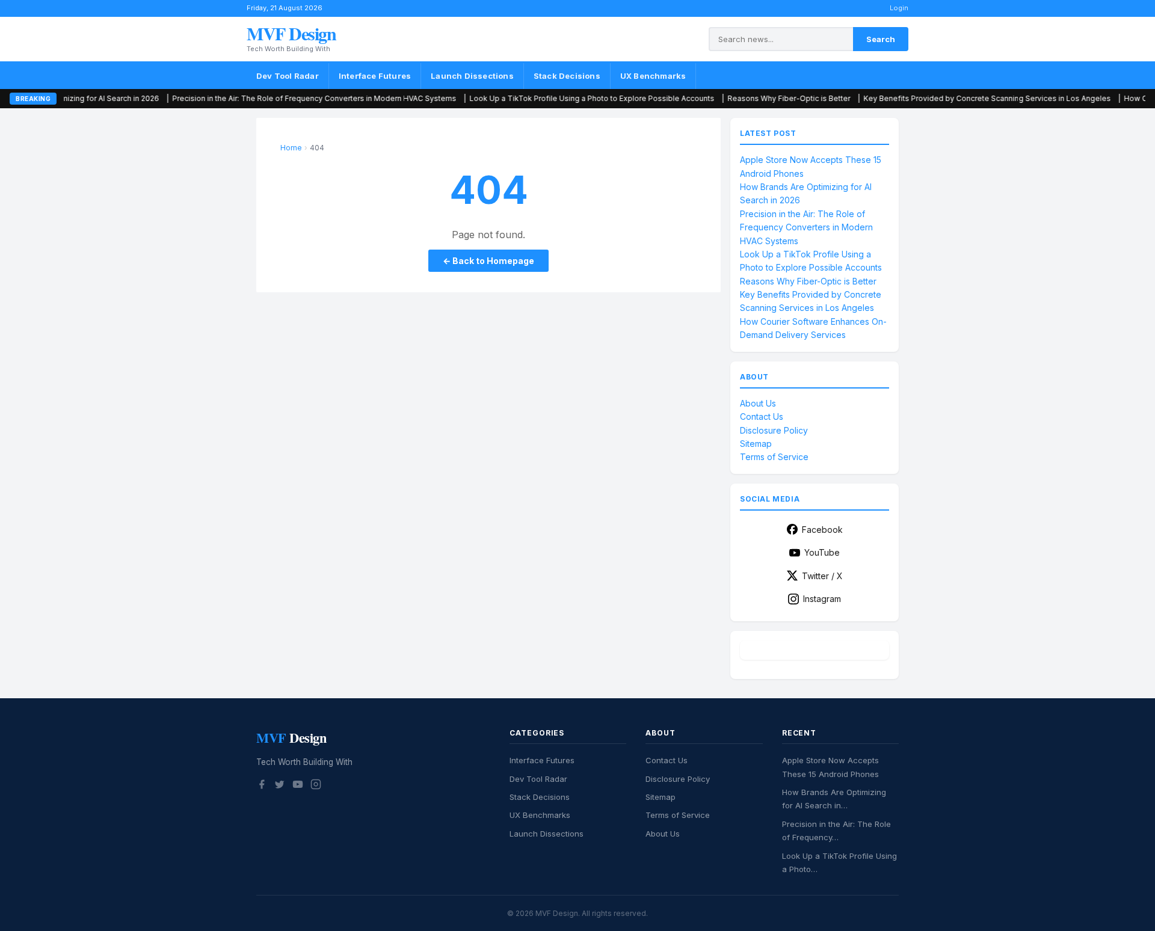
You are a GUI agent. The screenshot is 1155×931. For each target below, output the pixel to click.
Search (880, 39)
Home (291, 147)
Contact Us (761, 416)
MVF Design (291, 33)
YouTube (822, 552)
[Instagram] (315, 786)
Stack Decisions (567, 76)
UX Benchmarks (653, 76)
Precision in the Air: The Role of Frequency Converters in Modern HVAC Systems (274, 98)
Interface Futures (375, 76)
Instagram (822, 599)
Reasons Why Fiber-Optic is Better (749, 98)
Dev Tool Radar (287, 76)
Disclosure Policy (774, 430)
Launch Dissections (472, 76)
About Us (758, 403)
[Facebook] (261, 786)
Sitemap (756, 443)
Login (899, 8)
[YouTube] (297, 786)
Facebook (822, 529)
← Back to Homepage (488, 261)
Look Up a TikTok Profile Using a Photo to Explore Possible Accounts (552, 98)
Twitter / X (822, 576)
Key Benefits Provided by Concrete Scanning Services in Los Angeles (947, 98)
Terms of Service (774, 457)
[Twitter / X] (279, 786)
